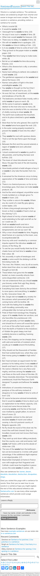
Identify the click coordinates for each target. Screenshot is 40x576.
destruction (22, 474)
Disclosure (15, 573)
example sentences (17, 531)
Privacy (22, 573)
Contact (8, 573)
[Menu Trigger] (38, 2)
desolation (12, 474)
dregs (2, 477)
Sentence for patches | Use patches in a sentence (17, 540)
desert (28, 471)
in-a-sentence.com (8, 533)
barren (22, 471)
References (29, 573)
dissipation (32, 474)
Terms (37, 573)
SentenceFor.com (10, 6)
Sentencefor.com (7, 491)
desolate (4, 474)
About (3, 573)
